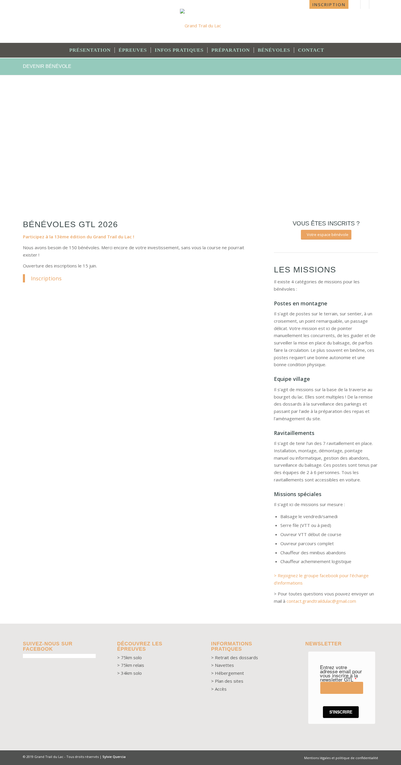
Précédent (36, 147)
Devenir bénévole (47, 66)
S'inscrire (340, 712)
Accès (221, 689)
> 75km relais (130, 665)
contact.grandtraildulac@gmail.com (321, 601)
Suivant (365, 147)
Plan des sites (229, 681)
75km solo (131, 657)
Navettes (224, 665)
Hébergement (229, 673)
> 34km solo (129, 673)
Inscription (329, 4)
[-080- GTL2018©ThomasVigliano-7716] (149, 185)
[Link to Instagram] (373, 4)
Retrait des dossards (236, 657)
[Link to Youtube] (364, 4)
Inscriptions (46, 278)
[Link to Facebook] (356, 4)
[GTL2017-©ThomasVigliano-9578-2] (287, 185)
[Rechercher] (332, 50)
